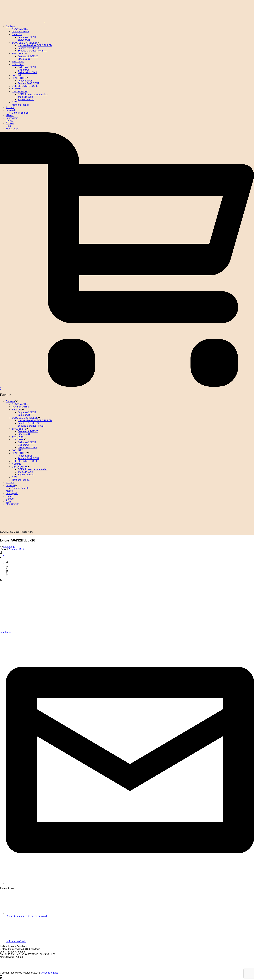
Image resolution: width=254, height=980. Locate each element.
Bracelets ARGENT (28, 56)
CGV (14, 102)
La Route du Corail (16, 941)
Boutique (10, 26)
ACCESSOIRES (20, 31)
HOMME (16, 88)
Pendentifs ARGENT (28, 83)
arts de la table (25, 97)
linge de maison (26, 99)
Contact (10, 123)
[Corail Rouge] (66, 21)
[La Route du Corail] (28, 938)
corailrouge (9, 546)
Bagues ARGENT (27, 37)
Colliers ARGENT (27, 67)
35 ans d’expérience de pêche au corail (26, 916)
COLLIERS (18, 64)
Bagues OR (24, 40)
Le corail (10, 110)
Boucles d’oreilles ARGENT (32, 50)
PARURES (17, 75)
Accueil (10, 107)
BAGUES (17, 34)
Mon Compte (12, 128)
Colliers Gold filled (27, 72)
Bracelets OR (25, 59)
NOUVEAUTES (20, 29)
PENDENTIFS (19, 78)
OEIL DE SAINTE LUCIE (25, 86)
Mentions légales (21, 105)
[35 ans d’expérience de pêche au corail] (28, 913)
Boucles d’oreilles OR (29, 48)
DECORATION (19, 91)
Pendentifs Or (25, 80)
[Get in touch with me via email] (130, 883)
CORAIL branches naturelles (32, 94)
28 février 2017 (16, 549)
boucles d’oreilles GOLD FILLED (35, 45)
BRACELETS (19, 53)
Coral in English (20, 113)
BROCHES (18, 61)
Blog (8, 126)
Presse (9, 120)
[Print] (1, 580)
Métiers (10, 115)
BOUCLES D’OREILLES (25, 42)
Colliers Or (23, 70)
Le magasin (12, 118)
